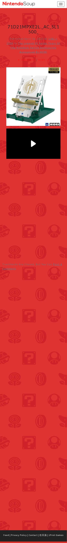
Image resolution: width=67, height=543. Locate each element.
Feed (6, 535)
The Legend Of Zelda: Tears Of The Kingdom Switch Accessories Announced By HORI (35, 48)
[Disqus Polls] (33, 315)
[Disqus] (33, 400)
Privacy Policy (19, 535)
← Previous (26, 59)
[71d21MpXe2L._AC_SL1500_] (33, 97)
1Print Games (56, 535)
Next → (43, 59)
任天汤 (43, 535)
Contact (33, 535)
